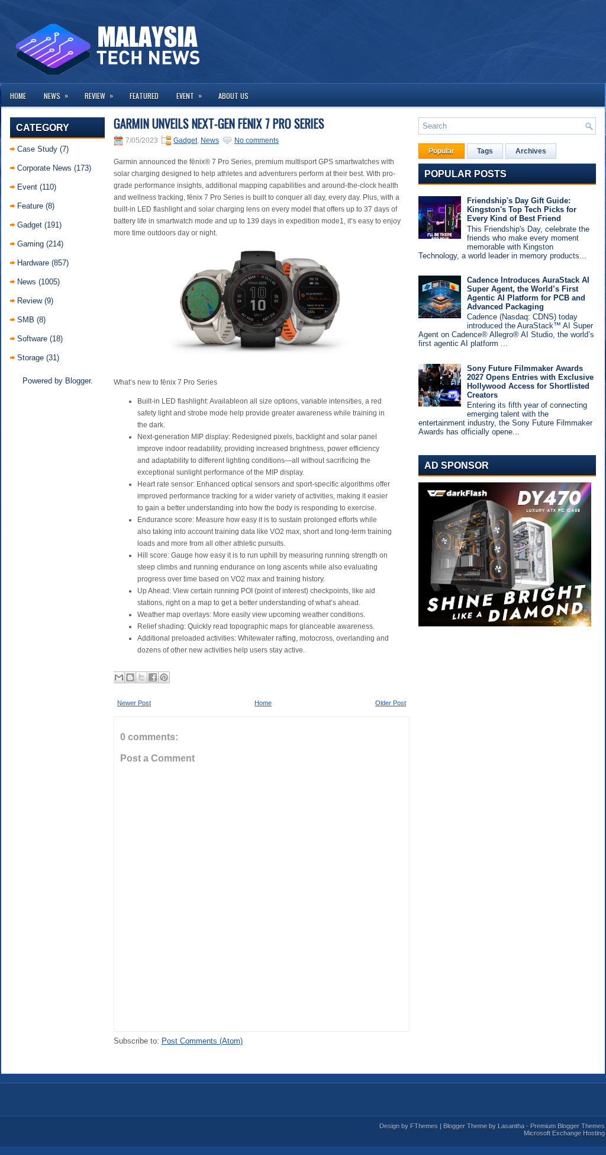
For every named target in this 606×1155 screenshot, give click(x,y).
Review (99, 95)
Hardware (33, 262)
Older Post (390, 702)
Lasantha (511, 1126)
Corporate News (44, 168)
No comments (256, 140)
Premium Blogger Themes (567, 1126)
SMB (25, 319)
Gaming (30, 243)
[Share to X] (141, 677)
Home (18, 96)
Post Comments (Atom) (202, 1040)
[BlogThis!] (130, 677)
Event (189, 95)
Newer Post (134, 702)
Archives (530, 151)
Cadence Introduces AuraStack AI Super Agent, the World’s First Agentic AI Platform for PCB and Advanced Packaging (528, 293)
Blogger (78, 380)
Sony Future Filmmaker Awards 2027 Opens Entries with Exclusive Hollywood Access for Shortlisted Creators (530, 381)
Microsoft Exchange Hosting (564, 1133)
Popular (441, 151)
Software (32, 338)
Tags (485, 151)
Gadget (29, 224)
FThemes (424, 1126)
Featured (144, 96)
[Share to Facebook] (153, 677)
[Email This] (119, 677)
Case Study (37, 149)
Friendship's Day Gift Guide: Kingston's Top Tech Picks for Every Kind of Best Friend (521, 209)
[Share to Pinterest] (164, 677)
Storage (30, 357)
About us (233, 96)
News (56, 95)
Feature (30, 205)
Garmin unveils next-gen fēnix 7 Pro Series (219, 123)
